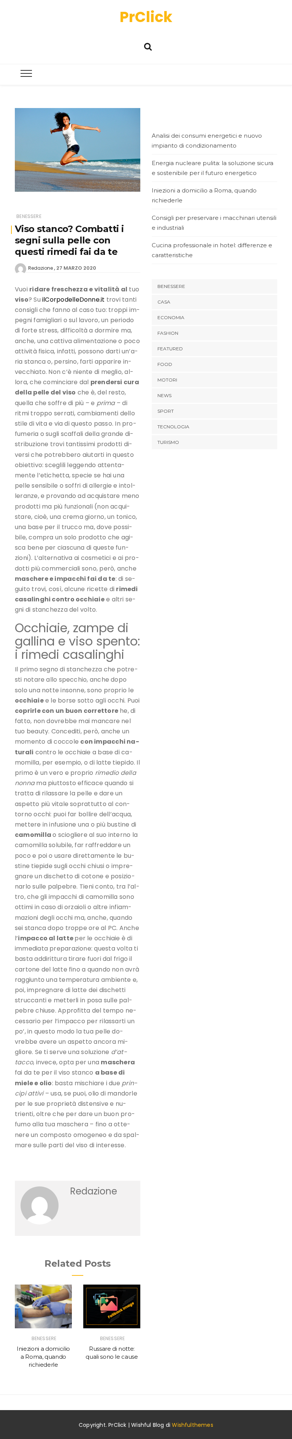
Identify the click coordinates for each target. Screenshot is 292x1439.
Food (164, 364)
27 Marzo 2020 (76, 268)
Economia (170, 317)
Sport (165, 411)
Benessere (28, 216)
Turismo (168, 442)
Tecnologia (173, 426)
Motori (167, 380)
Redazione (40, 268)
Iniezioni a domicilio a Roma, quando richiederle (43, 1357)
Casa (163, 302)
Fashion (167, 333)
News (164, 395)
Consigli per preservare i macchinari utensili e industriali (214, 222)
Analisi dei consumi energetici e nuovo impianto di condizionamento (207, 140)
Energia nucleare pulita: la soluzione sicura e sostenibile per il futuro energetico (212, 167)
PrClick (146, 17)
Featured (170, 348)
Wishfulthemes (192, 1425)
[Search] (148, 46)
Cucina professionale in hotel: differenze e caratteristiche (212, 250)
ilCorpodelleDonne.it (73, 299)
